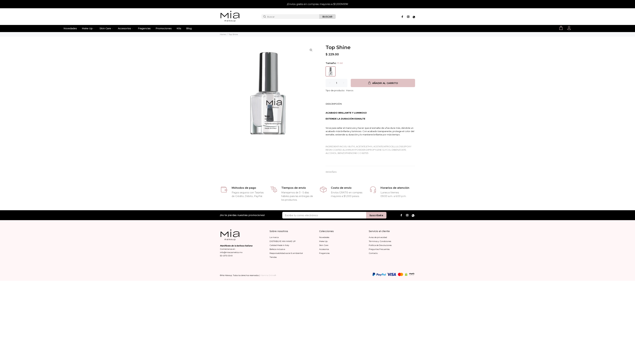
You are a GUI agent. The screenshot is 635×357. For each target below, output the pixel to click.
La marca (274, 237)
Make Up (323, 241)
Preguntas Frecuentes (379, 249)
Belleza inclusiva (277, 249)
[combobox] (290, 16)
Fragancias (324, 253)
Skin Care (323, 245)
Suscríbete (376, 215)
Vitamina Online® (268, 275)
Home (223, 34)
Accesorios (324, 249)
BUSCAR (327, 16)
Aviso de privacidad (378, 237)
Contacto (373, 253)
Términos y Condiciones (380, 241)
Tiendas (273, 257)
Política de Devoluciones (380, 245)
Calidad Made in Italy (279, 245)
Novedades (324, 237)
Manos (349, 90)
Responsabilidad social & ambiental (286, 253)
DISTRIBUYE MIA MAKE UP (283, 241)
